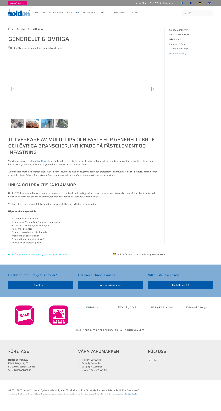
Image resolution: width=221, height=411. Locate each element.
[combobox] (197, 13)
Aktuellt (104, 12)
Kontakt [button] (133, 12)
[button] (13, 89)
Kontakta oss (178, 285)
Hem (36, 12)
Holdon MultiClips (38, 161)
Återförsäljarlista (108, 285)
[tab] (17, 123)
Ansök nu (38, 285)
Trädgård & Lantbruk (179, 48)
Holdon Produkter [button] (52, 12)
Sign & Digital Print (178, 29)
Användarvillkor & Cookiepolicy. (127, 394)
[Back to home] (19, 12)
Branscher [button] (73, 12)
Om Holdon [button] (119, 12)
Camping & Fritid (177, 44)
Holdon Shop (16, 3)
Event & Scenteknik (179, 34)
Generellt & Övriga (178, 53)
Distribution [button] (89, 12)
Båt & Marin (175, 39)
